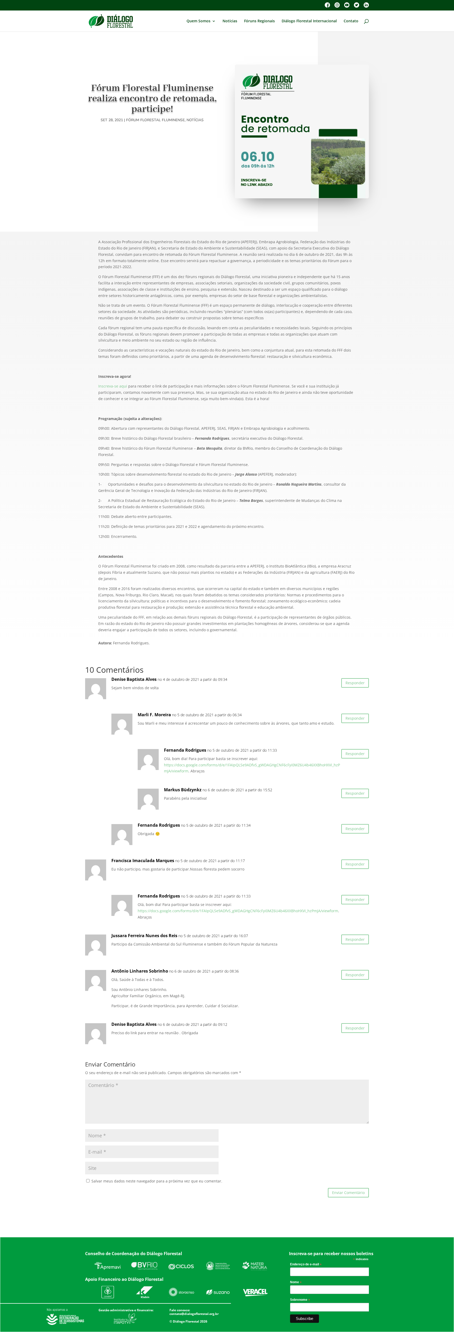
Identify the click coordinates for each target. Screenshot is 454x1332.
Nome (296, 1282)
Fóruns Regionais (259, 21)
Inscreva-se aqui (112, 386)
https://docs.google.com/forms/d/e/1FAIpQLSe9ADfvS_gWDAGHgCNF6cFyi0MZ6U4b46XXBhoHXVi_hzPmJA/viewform (238, 910)
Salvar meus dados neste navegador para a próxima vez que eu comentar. (156, 1181)
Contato (351, 21)
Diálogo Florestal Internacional (309, 21)
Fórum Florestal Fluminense (155, 120)
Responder (355, 682)
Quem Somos (198, 21)
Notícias (230, 21)
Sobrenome (300, 1300)
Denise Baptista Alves (134, 679)
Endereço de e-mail (306, 1264)
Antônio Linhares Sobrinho (139, 971)
